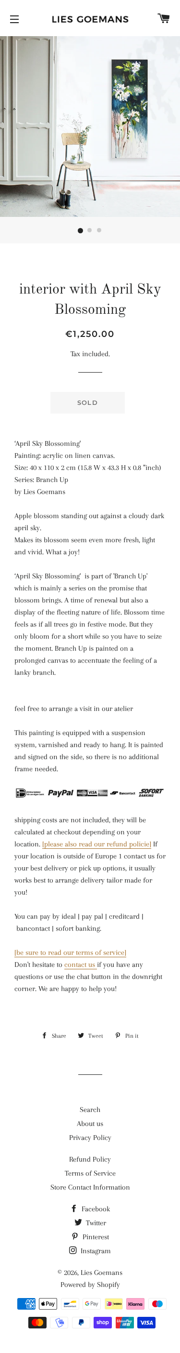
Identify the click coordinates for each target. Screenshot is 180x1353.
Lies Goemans (101, 1272)
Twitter (95, 1223)
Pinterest (95, 1236)
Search (90, 1109)
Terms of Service (90, 1173)
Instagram (95, 1250)
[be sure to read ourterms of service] (70, 952)
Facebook (95, 1209)
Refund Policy (90, 1159)
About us (90, 1123)
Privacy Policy (90, 1137)
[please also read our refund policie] (96, 844)
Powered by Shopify (90, 1284)
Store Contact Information (90, 1187)
